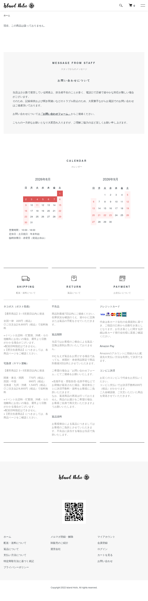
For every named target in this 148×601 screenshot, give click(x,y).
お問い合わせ (105, 561)
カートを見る (105, 555)
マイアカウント (106, 536)
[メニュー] (142, 5)
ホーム (7, 15)
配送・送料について (15, 543)
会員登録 (102, 543)
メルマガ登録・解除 (62, 536)
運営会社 (56, 549)
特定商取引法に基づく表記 (19, 561)
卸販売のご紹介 (59, 543)
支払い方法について (15, 555)
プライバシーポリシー (16, 567)
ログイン (102, 549)
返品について (11, 549)
